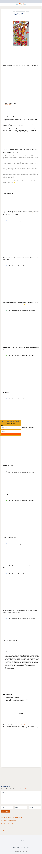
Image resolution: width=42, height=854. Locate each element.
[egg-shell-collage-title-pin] (21, 33)
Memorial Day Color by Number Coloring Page (11, 817)
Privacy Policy (16, 847)
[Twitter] (21, 841)
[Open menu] (21, 1)
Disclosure (22, 847)
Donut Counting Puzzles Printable (8, 823)
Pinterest (23, 724)
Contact (27, 847)
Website (31, 807)
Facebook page (8, 727)
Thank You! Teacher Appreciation (8, 820)
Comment (4, 792)
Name (3, 807)
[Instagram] (24, 841)
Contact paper (8, 104)
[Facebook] (18, 841)
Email (17, 807)
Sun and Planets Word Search (8, 827)
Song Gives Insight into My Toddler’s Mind (10, 830)
